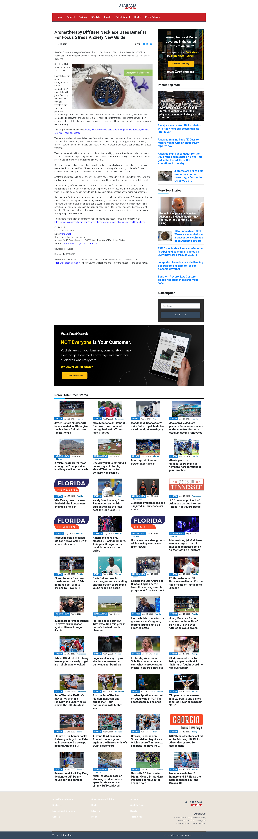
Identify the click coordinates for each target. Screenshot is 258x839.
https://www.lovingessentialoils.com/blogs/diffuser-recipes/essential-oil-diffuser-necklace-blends (99, 222)
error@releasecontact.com (67, 262)
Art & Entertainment (62, 799)
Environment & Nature (63, 811)
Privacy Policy (67, 835)
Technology (136, 816)
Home (61, 17)
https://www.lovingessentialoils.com (80, 243)
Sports (107, 17)
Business (57, 805)
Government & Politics (102, 799)
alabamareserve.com (180, 835)
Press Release (152, 17)
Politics (83, 17)
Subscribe (181, 315)
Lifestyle (95, 17)
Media (94, 816)
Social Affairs (137, 805)
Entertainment (122, 17)
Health (137, 17)
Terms (55, 835)
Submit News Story (180, 64)
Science (134, 799)
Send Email (65, 233)
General (71, 17)
